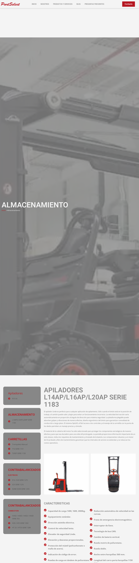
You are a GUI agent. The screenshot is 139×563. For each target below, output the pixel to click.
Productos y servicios (62, 4)
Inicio (34, 4)
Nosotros (45, 4)
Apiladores (15, 393)
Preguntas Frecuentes (94, 4)
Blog (79, 4)
